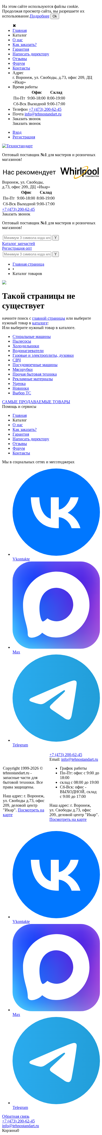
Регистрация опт (17, 248)
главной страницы (48, 318)
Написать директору (31, 54)
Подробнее (39, 16)
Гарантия (21, 49)
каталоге (40, 323)
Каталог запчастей (18, 243)
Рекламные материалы (33, 379)
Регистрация (24, 137)
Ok (55, 16)
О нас (18, 40)
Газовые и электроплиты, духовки (43, 355)
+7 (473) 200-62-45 (45, 109)
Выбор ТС (22, 393)
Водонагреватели (28, 350)
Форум (19, 63)
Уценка (19, 383)
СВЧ (17, 360)
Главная (20, 30)
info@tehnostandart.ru (43, 114)
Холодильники (26, 346)
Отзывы (20, 58)
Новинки (21, 388)
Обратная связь (15, 1116)
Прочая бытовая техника (35, 374)
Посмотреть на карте (68, 819)
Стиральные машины (32, 336)
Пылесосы (22, 341)
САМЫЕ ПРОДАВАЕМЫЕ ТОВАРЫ (36, 402)
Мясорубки (23, 369)
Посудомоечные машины (35, 364)
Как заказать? (25, 44)
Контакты (21, 68)
